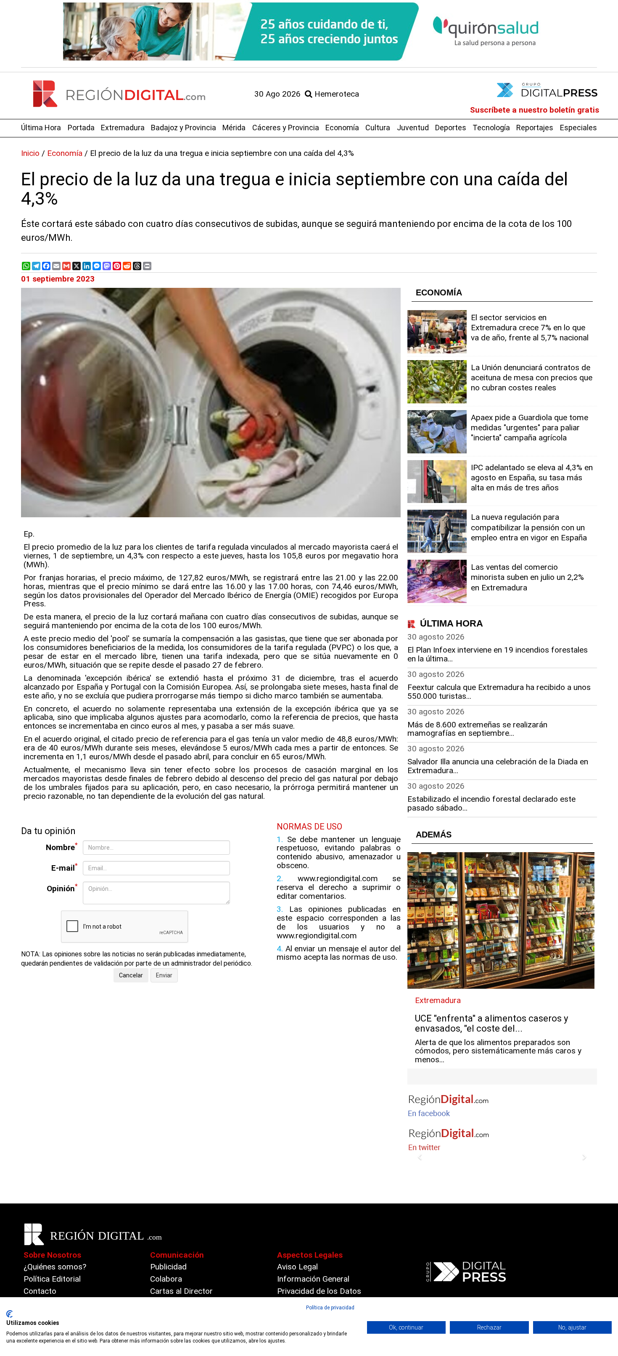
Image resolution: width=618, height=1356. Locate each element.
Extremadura (123, 127)
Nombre (62, 847)
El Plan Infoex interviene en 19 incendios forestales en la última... (497, 654)
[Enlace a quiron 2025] (309, 31)
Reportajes (534, 127)
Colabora (166, 1279)
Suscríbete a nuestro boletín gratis (534, 110)
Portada (81, 127)
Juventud (413, 127)
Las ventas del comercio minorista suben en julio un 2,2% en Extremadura (527, 577)
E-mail (64, 867)
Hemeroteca (335, 94)
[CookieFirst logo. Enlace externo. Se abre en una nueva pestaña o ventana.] (9, 1314)
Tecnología (491, 127)
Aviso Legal (297, 1267)
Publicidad (168, 1267)
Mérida (234, 127)
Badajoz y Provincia (183, 127)
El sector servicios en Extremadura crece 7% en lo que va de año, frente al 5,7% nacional (530, 327)
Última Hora (41, 127)
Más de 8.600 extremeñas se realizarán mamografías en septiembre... (477, 729)
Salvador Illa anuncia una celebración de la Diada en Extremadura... (497, 766)
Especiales (578, 127)
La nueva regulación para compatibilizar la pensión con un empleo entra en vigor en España (529, 527)
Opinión (62, 888)
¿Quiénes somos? (55, 1267)
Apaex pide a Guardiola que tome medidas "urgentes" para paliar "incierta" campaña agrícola (529, 427)
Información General (313, 1279)
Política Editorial (52, 1279)
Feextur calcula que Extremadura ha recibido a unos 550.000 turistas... (499, 691)
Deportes (450, 127)
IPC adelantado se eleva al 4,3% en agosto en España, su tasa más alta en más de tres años (532, 477)
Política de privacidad (330, 1308)
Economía (342, 127)
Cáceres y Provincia (285, 127)
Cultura (377, 127)
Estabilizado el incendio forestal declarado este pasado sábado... (491, 803)
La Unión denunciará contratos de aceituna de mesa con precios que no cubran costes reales (531, 377)
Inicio (30, 153)
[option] (309, 31)
